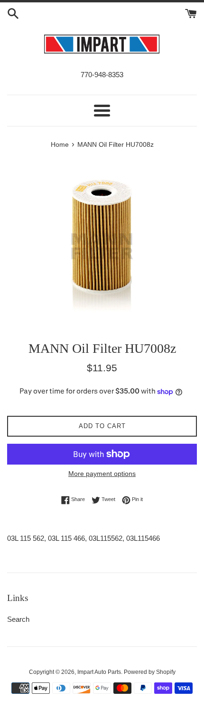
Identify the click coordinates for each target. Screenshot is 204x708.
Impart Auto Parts (99, 672)
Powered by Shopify (150, 672)
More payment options (102, 473)
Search (18, 619)
